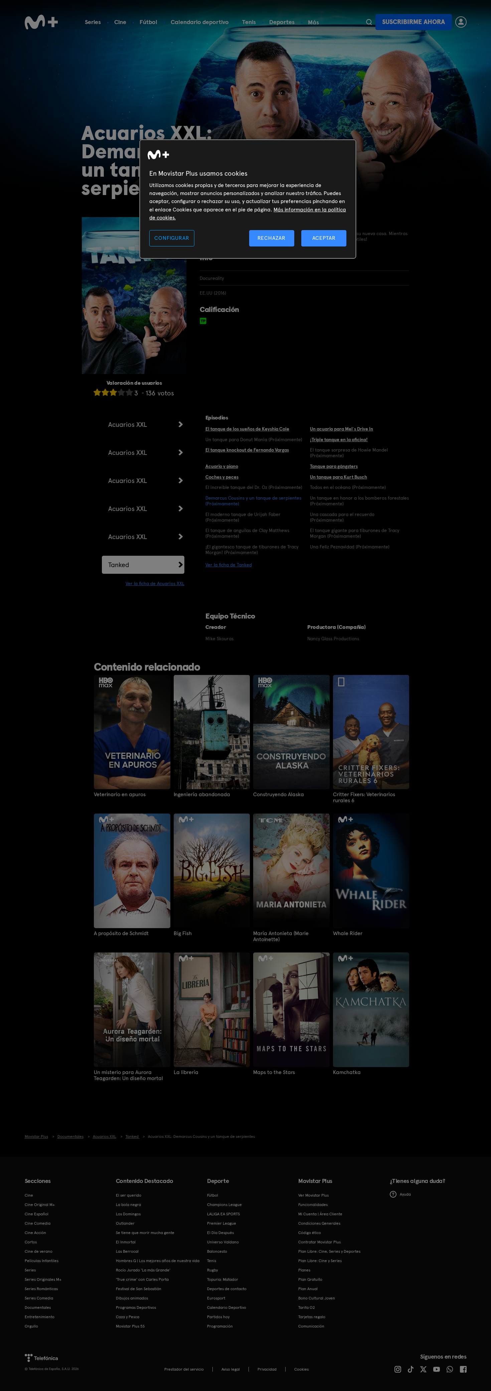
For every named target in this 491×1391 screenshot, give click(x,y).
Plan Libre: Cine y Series (320, 1260)
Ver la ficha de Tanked (228, 564)
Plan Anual (308, 1288)
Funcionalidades (313, 1204)
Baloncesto (217, 1251)
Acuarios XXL (127, 424)
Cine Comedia (37, 1223)
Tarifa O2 (306, 1307)
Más (313, 22)
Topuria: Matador (222, 1279)
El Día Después (220, 1232)
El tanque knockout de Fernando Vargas (247, 450)
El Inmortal (126, 1242)
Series (93, 21)
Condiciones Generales (319, 1223)
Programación (220, 1326)
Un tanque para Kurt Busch (338, 477)
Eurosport (216, 1298)
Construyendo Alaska (278, 795)
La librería (186, 1072)
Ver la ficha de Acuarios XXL (155, 583)
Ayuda (405, 1194)
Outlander (125, 1223)
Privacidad (267, 1369)
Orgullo (31, 1326)
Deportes (282, 21)
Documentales (38, 1307)
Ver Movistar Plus (313, 1195)
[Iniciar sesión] (461, 22)
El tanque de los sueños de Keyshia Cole (247, 428)
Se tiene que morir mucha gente (145, 1232)
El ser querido (128, 1195)
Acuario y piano (221, 466)
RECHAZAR (272, 238)
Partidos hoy (218, 1317)
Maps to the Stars (274, 1072)
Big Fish (183, 933)
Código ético (309, 1232)
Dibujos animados (132, 1298)
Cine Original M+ (40, 1204)
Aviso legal (230, 1369)
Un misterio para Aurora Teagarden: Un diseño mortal (128, 1075)
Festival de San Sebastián (138, 1288)
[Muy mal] (97, 392)
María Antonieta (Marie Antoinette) (281, 936)
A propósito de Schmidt (121, 933)
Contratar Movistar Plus (319, 1242)
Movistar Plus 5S (130, 1326)
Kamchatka (347, 1072)
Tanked (118, 565)
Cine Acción (35, 1232)
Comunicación (311, 1326)
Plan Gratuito (310, 1279)
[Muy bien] (129, 392)
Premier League (221, 1223)
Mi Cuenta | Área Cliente (320, 1214)
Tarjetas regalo (311, 1317)
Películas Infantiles (41, 1260)
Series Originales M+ (43, 1279)
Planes (304, 1270)
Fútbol (148, 21)
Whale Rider (347, 933)
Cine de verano (38, 1251)
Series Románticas (41, 1288)
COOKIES (301, 1369)
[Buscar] (369, 22)
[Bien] (121, 392)
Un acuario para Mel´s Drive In (341, 428)
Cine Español (36, 1214)
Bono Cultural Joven (316, 1298)
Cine (120, 21)
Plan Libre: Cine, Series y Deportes (329, 1251)
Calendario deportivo (200, 21)
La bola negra (128, 1204)
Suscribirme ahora (413, 22)
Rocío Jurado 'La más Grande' (143, 1270)
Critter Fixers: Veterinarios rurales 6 (364, 798)
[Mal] (105, 392)
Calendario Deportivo (226, 1307)
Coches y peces (221, 477)
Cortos (31, 1242)
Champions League (224, 1204)
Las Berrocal (127, 1251)
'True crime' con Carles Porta (142, 1279)
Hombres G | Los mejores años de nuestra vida (157, 1260)
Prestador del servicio (184, 1369)
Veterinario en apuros (120, 795)
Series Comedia (39, 1298)
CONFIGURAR (171, 238)
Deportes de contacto (227, 1288)
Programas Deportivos (136, 1307)
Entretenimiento (39, 1317)
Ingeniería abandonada (202, 795)
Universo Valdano (223, 1242)
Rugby (212, 1270)
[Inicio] (41, 22)
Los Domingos (128, 1214)
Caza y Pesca (127, 1317)
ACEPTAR (324, 238)
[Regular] (113, 392)
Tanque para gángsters (334, 466)
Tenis (249, 21)
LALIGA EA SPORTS (223, 1214)
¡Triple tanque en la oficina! (339, 439)
